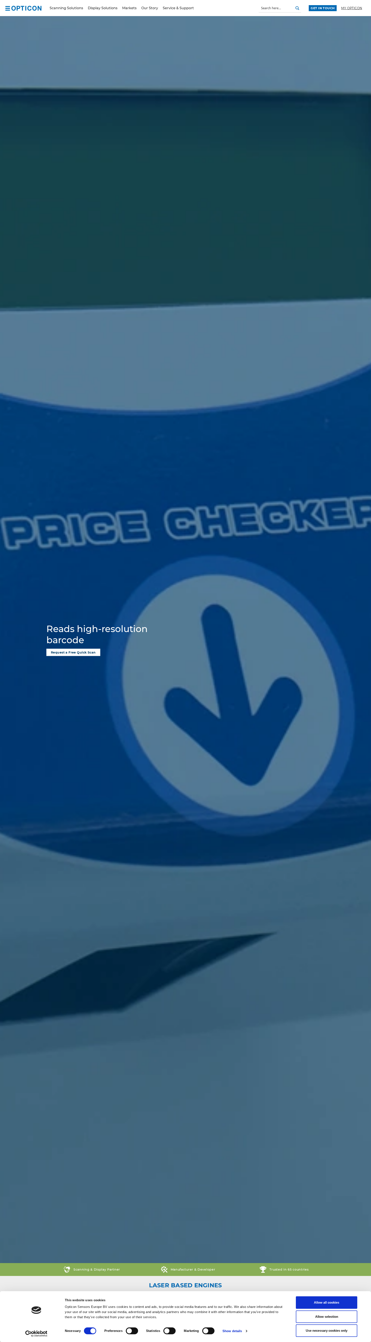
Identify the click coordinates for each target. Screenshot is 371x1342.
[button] (7, 8)
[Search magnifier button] (297, 8)
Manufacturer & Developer (193, 1269)
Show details (232, 1331)
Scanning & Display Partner (96, 1269)
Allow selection (326, 1316)
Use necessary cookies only (326, 1330)
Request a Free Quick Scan (73, 652)
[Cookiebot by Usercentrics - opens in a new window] (36, 1333)
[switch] (132, 1330)
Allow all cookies (326, 1302)
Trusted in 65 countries (289, 1269)
